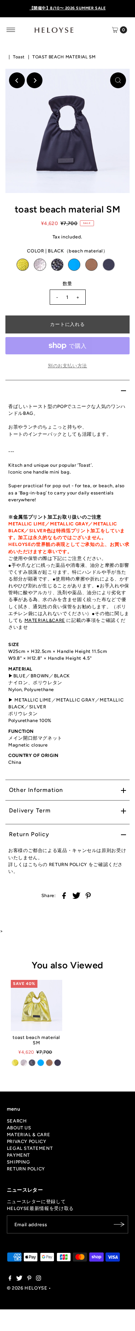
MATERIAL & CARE (28, 1134)
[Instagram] (38, 1279)
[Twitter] (19, 1279)
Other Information (36, 789)
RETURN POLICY (26, 1168)
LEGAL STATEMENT (30, 1148)
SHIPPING (18, 1162)
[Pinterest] (29, 1279)
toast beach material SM (36, 1040)
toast (19, 56)
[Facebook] (10, 1279)
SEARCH (17, 1121)
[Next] (34, 80)
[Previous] (17, 80)
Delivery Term (30, 810)
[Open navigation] (11, 30)
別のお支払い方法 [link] (67, 365)
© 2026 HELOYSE (27, 1288)
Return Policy (29, 834)
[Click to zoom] (118, 80)
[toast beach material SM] (36, 1005)
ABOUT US (19, 1127)
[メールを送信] (119, 1224)
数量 (67, 283)
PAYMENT (18, 1155)
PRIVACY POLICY (26, 1141)
